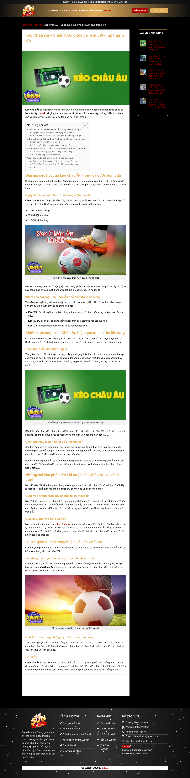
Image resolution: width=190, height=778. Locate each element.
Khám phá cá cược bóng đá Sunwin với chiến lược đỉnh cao (157, 89)
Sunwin (53, 10)
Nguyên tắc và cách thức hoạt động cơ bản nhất (53, 132)
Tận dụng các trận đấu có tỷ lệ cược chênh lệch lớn (55, 161)
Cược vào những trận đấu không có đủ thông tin (54, 151)
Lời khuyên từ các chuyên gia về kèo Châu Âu (51, 158)
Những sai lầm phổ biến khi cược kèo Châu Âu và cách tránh (58, 148)
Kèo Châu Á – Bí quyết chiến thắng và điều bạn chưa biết (156, 60)
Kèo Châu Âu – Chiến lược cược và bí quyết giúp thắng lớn (156, 45)
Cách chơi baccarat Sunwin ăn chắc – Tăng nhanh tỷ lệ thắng (157, 103)
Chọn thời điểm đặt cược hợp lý (46, 142)
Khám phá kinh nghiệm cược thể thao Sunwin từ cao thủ (156, 74)
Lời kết (32, 167)
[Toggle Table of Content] (84, 125)
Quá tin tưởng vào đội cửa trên (47, 154)
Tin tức (108, 10)
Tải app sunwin (68, 10)
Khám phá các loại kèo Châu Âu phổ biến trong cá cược (57, 136)
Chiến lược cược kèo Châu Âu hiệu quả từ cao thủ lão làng (57, 139)
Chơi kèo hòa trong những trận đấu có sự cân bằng (56, 164)
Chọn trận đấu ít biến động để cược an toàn (52, 145)
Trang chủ (27, 24)
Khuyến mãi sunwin (90, 10)
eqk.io (105, 767)
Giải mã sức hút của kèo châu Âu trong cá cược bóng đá (55, 129)
